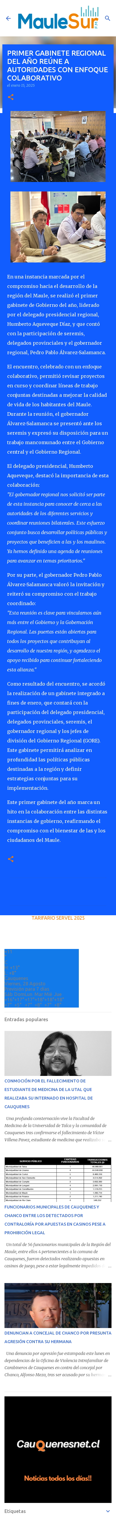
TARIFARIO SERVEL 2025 (58, 918)
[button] (10, 97)
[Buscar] (107, 18)
